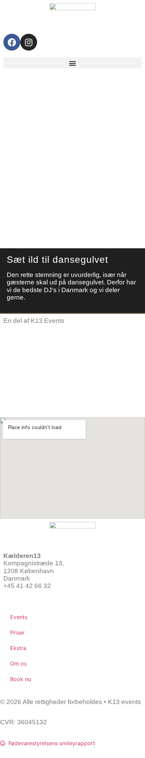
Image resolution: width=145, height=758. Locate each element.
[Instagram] (28, 42)
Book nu (20, 679)
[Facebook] (11, 42)
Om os (18, 663)
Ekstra (18, 648)
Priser (17, 632)
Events (18, 617)
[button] (72, 62)
